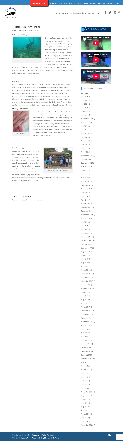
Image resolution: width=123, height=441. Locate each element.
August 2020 (85, 189)
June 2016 (84, 329)
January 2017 (86, 314)
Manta (118, 3)
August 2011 (85, 395)
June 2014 (84, 373)
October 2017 (86, 285)
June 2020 (84, 196)
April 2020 (84, 200)
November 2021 (87, 156)
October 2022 (86, 137)
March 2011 (85, 414)
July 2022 (84, 144)
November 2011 (87, 392)
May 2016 (84, 333)
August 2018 (85, 252)
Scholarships (68, 3)
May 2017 (84, 300)
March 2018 (85, 270)
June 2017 (84, 296)
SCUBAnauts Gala (39, 4)
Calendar (91, 13)
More (98, 13)
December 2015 (86, 348)
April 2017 (84, 303)
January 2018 (86, 277)
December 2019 (86, 211)
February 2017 (86, 311)
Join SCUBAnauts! (56, 3)
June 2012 (84, 384)
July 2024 (84, 111)
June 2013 (84, 377)
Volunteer (93, 3)
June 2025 (84, 108)
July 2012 (84, 381)
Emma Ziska (18, 30)
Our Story (65, 13)
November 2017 (87, 281)
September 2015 (87, 359)
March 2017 (85, 307)
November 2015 (87, 351)
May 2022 (84, 152)
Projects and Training (78, 13)
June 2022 (84, 148)
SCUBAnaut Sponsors (81, 3)
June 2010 (84, 421)
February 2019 (86, 237)
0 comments (35, 30)
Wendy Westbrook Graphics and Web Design (43, 438)
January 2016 (86, 344)
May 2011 (84, 407)
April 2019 (84, 229)
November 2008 (87, 425)
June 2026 (84, 97)
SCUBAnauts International (93, 88)
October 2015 (86, 355)
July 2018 (84, 255)
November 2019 (87, 215)
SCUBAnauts (34, 435)
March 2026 (85, 100)
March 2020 (85, 204)
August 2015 (85, 362)
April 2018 (84, 266)
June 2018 (84, 259)
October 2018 (86, 244)
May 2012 (84, 388)
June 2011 (84, 403)
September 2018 (87, 248)
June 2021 (84, 174)
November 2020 (87, 185)
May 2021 (84, 178)
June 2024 (84, 115)
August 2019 (85, 218)
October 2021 (86, 159)
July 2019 (84, 222)
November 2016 (87, 322)
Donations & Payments (106, 3)
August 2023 (85, 122)
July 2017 (84, 292)
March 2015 (85, 370)
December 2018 (86, 240)
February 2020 (86, 207)
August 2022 (85, 141)
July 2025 (84, 104)
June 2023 (84, 130)
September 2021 (87, 163)
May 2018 (84, 263)
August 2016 (85, 325)
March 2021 (85, 181)
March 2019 (85, 233)
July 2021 (84, 170)
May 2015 (84, 366)
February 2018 (86, 274)
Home (58, 13)
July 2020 (84, 193)
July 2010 (84, 418)
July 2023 (84, 126)
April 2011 (84, 410)
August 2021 (85, 167)
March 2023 (85, 133)
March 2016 (85, 340)
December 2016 (86, 318)
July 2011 (84, 399)
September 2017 (87, 288)
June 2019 (84, 226)
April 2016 (84, 336)
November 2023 (87, 119)
